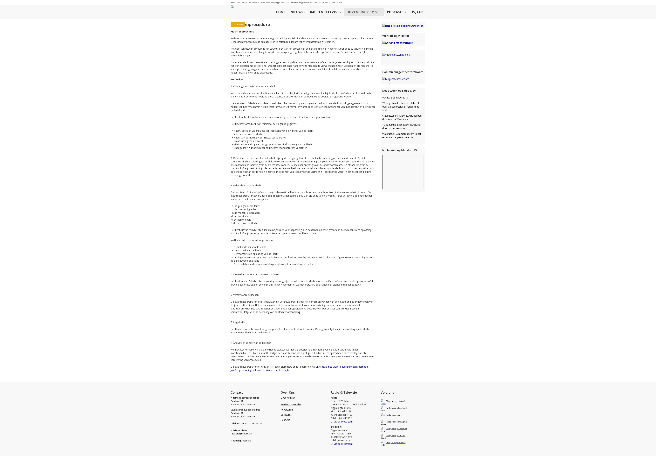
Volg (389, 428)
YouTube (402, 428)
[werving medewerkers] (397, 42)
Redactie (285, 419)
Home (280, 12)
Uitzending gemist (363, 12)
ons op (395, 428)
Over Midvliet (288, 397)
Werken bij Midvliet (291, 404)
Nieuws (297, 12)
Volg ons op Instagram (397, 421)
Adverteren (287, 409)
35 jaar (417, 12)
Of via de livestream (342, 421)
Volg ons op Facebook (396, 408)
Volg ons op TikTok (395, 435)
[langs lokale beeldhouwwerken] (402, 25)
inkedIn (396, 401)
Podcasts (395, 12)
